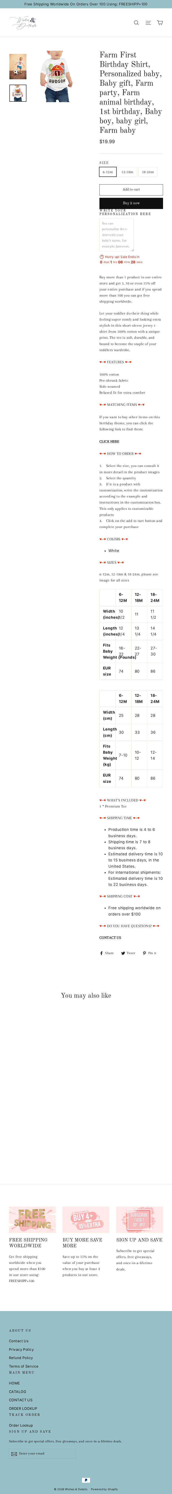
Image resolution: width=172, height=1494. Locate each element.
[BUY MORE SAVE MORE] (85, 1220)
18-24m (148, 172)
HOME (14, 1383)
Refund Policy (21, 1358)
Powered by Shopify (104, 1489)
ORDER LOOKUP (23, 1408)
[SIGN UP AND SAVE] (139, 1220)
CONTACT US (20, 1400)
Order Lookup (21, 1425)
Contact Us (18, 1341)
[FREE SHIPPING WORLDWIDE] (32, 1220)
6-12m (108, 172)
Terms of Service (24, 1366)
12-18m (127, 172)
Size (104, 163)
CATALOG (17, 1392)
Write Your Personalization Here (125, 212)
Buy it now (131, 203)
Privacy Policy (21, 1349)
